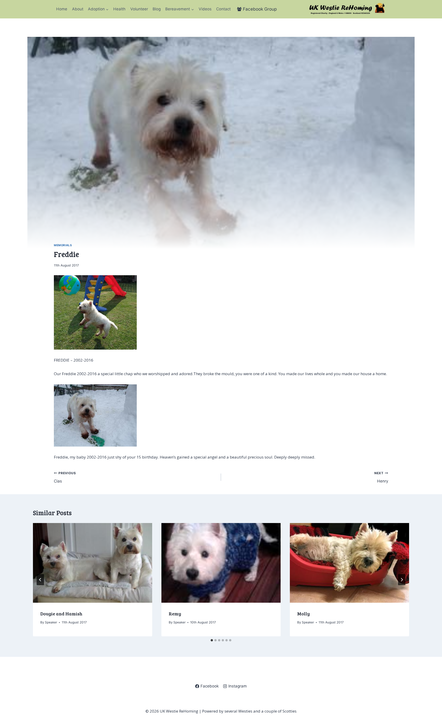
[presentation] (92, 562)
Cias (65, 477)
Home (61, 9)
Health (119, 9)
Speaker (51, 622)
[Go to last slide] (40, 579)
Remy (175, 613)
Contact (223, 9)
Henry (381, 477)
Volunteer (139, 9)
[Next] (401, 579)
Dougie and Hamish (61, 613)
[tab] (212, 640)
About (77, 9)
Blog (157, 9)
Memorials (63, 245)
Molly (303, 613)
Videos (205, 9)
